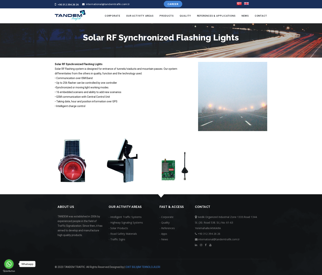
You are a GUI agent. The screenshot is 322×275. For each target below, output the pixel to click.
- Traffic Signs (117, 239)
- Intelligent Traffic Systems (125, 217)
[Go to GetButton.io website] (9, 271)
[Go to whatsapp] (9, 264)
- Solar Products (118, 228)
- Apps (163, 233)
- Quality (165, 222)
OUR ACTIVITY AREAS (140, 15)
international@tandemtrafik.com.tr (107, 4)
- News (164, 239)
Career (173, 4)
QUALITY (185, 15)
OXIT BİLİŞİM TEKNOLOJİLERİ (143, 266)
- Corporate (166, 217)
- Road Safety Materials (123, 233)
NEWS (245, 15)
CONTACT (261, 15)
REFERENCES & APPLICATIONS (216, 15)
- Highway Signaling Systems (126, 222)
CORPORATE (112, 15)
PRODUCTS (167, 15)
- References (167, 228)
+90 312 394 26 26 (67, 4)
